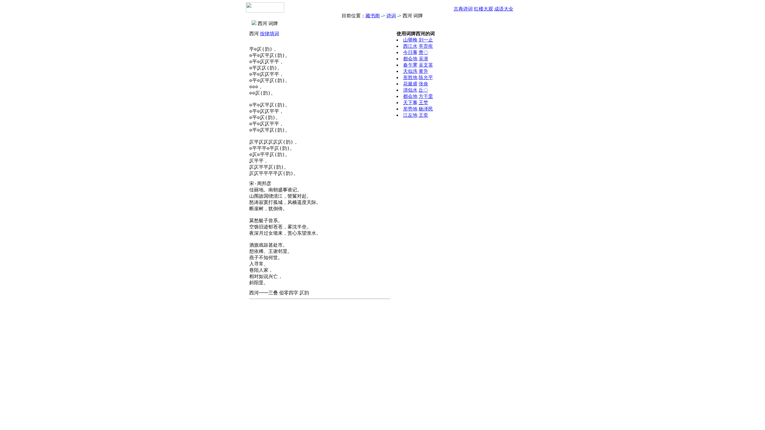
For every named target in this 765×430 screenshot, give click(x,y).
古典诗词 (463, 8)
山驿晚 (410, 39)
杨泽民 (426, 108)
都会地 (410, 58)
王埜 (423, 102)
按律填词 (269, 33)
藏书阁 (372, 15)
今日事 (410, 52)
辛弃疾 (426, 46)
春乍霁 (410, 64)
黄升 (423, 71)
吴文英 (426, 64)
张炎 (423, 83)
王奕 (423, 115)
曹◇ (423, 52)
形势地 (410, 108)
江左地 (410, 115)
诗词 (391, 15)
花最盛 (410, 83)
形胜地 (410, 77)
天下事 (410, 102)
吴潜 (423, 58)
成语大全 (503, 8)
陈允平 (426, 77)
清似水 (410, 90)
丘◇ (423, 90)
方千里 (426, 96)
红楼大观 (483, 8)
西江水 (410, 46)
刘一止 (426, 39)
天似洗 (410, 71)
